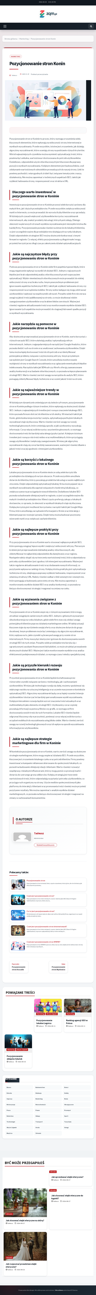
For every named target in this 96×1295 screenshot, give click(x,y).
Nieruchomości (41, 1104)
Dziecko (9, 1093)
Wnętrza (9, 1133)
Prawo (38, 1110)
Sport (66, 1116)
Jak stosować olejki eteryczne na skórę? (25, 1220)
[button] (5, 26)
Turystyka (67, 1122)
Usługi (66, 1127)
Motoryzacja (11, 1104)
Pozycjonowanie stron (36, 880)
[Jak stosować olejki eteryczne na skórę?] (25, 1202)
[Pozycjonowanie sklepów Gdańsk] (18, 1043)
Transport (39, 1122)
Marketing (15, 56)
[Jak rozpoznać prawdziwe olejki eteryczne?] (25, 1246)
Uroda (38, 1127)
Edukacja (38, 1093)
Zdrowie (38, 1133)
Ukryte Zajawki (51, 1014)
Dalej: (58, 967)
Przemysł (67, 1110)
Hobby (66, 1093)
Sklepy (38, 1116)
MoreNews (59, 1290)
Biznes (9, 1087)
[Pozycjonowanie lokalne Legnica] (48, 1008)
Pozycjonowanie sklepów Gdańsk (15, 1057)
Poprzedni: (18, 967)
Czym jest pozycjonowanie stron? (40, 896)
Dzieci (66, 1087)
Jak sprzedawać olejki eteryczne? (67, 1177)
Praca (8, 1110)
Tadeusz (14, 75)
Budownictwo (40, 1087)
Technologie (11, 1122)
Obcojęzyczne (69, 1104)
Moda (66, 1099)
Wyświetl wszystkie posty (45, 845)
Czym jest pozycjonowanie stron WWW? (43, 942)
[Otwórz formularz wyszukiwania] (91, 26)
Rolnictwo (10, 1116)
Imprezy (9, 1099)
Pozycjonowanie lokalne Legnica (44, 1022)
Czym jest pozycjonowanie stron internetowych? (47, 926)
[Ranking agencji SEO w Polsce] (77, 1008)
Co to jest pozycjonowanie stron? (40, 911)
